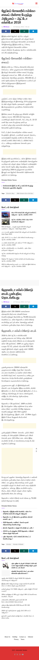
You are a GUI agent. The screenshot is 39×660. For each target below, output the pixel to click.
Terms (22, 639)
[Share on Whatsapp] (24, 31)
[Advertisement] (19, 92)
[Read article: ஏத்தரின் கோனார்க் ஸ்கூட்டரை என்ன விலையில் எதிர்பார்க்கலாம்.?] (6, 573)
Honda (8, 544)
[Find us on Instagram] (20, 654)
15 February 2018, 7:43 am (21, 27)
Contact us (22, 637)
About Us (7, 637)
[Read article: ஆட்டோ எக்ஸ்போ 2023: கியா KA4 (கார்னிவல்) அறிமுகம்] (6, 222)
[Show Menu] (36, 3)
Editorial (30, 637)
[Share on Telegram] (33, 31)
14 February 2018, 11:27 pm (21, 302)
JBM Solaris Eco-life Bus (25, 193)
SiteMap (14, 637)
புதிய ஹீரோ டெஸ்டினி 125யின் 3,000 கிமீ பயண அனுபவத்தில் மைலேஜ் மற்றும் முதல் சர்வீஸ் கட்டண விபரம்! (24, 565)
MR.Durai (6, 27)
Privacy (16, 639)
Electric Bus (10, 193)
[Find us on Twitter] (17, 654)
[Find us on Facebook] (14, 654)
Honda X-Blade (18, 544)
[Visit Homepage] (18, 3)
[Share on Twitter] (15, 31)
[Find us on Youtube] (23, 654)
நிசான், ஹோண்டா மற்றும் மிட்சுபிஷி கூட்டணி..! (18, 528)
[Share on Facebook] (6, 31)
